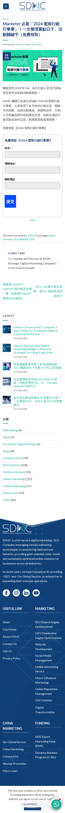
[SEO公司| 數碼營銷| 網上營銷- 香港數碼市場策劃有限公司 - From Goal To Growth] (32, 6)
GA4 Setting (10, 430)
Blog (6, 19)
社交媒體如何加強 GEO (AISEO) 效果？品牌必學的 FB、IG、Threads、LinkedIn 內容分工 (37, 382)
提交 (10, 201)
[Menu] (6, 6)
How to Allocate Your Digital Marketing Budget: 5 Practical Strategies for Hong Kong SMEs (33, 349)
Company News (12, 458)
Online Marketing (14, 479)
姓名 (8, 148)
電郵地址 (10, 163)
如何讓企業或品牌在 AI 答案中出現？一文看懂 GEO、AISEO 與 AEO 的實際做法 (38, 401)
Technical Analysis (14, 472)
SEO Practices (11, 465)
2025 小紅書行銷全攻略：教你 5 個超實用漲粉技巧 (48, 291)
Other (6, 500)
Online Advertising (14, 486)
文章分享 (32, 235)
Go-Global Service (29, 576)
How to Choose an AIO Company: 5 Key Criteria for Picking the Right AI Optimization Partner (36, 330)
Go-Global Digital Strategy (19, 444)
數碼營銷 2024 (27, 239)
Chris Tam (36, 44)
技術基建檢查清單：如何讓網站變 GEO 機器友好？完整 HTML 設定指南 (38, 365)
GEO (6, 437)
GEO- (7, 576)
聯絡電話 (10, 179)
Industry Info (11, 493)
